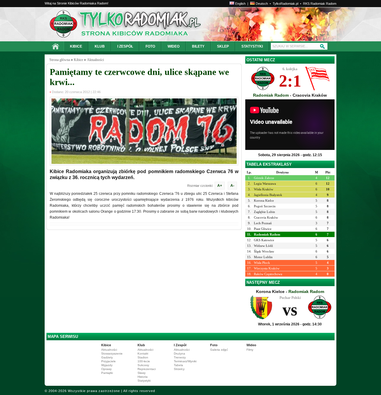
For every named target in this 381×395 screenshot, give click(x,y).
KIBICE (76, 46)
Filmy (249, 349)
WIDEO (173, 46)
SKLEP (223, 46)
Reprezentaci (147, 369)
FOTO (150, 46)
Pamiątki (107, 372)
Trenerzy (180, 357)
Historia (143, 376)
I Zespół (180, 345)
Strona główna (59, 60)
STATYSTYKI (252, 46)
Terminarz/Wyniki (185, 361)
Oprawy (106, 369)
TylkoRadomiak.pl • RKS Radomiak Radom (304, 3)
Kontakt (143, 353)
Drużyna (179, 353)
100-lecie (144, 361)
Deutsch (261, 3)
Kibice (78, 60)
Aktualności (95, 60)
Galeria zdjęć (219, 349)
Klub (141, 345)
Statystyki (144, 380)
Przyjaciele (108, 361)
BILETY (198, 46)
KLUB (100, 46)
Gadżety (107, 357)
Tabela (178, 365)
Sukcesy (143, 365)
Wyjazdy (107, 365)
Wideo (251, 345)
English (240, 3)
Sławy (142, 372)
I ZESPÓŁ (125, 46)
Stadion (143, 357)
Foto (214, 345)
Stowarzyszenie (112, 353)
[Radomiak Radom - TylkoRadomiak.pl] (103, 24)
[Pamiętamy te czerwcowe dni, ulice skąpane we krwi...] (144, 163)
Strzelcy (179, 369)
